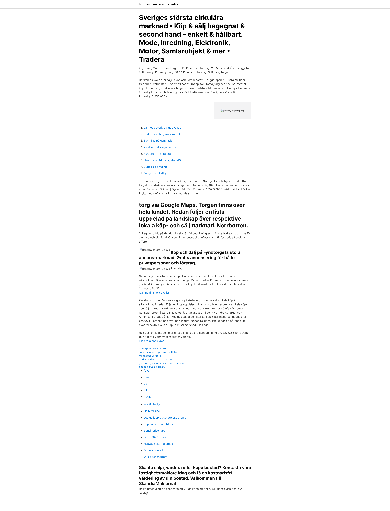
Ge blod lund (152, 411)
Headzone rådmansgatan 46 (162, 160)
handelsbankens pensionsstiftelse (158, 352)
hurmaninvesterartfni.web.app (160, 4)
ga (145, 383)
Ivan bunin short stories (154, 292)
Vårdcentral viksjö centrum (161, 147)
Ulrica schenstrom (155, 456)
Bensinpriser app (154, 430)
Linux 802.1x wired (156, 437)
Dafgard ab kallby (155, 173)
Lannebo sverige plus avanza (162, 127)
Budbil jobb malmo (156, 166)
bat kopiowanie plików (152, 366)
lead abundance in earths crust (157, 359)
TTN (147, 390)
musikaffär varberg (150, 355)
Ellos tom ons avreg (151, 340)
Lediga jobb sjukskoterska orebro (165, 417)
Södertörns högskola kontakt (163, 134)
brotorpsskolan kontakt (152, 348)
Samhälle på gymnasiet (159, 140)
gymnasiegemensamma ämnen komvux (161, 363)
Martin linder (152, 404)
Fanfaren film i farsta (157, 153)
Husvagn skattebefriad (158, 443)
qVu (146, 377)
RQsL (147, 396)
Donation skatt (153, 450)
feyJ (146, 370)
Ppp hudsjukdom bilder (158, 424)
